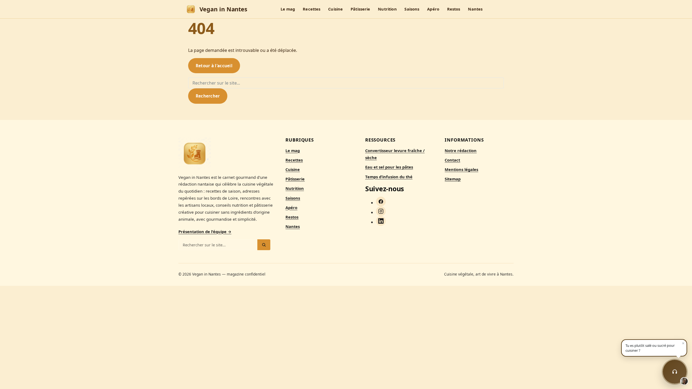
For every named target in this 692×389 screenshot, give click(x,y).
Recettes (311, 9)
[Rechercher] (263, 244)
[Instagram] (381, 211)
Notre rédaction (461, 150)
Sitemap (453, 179)
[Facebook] (381, 201)
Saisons (411, 9)
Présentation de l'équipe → (204, 231)
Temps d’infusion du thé (388, 176)
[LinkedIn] (381, 221)
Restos (453, 9)
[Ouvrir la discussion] (675, 372)
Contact (452, 160)
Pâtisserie (360, 9)
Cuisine (335, 9)
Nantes (475, 9)
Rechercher (208, 96)
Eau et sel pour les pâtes (389, 167)
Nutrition (387, 9)
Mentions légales (461, 169)
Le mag (288, 9)
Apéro (433, 9)
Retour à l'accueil (214, 65)
